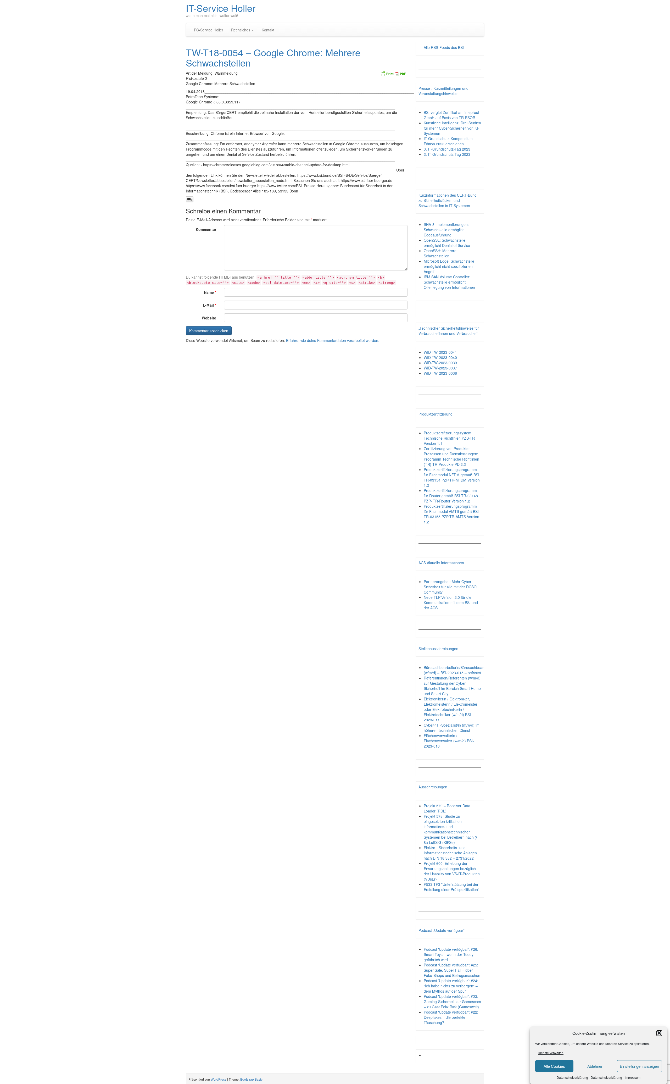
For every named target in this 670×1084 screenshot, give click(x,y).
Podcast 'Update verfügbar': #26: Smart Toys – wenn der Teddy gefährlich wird (451, 954)
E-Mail (209, 305)
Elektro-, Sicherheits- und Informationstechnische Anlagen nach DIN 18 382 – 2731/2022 (450, 853)
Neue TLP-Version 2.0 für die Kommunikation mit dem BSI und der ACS (451, 602)
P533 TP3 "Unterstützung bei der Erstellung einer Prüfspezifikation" (451, 887)
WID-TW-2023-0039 (440, 362)
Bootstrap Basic (251, 1079)
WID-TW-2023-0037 (440, 367)
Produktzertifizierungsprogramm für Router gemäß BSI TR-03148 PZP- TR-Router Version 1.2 (451, 496)
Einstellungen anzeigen (639, 1066)
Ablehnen (595, 1066)
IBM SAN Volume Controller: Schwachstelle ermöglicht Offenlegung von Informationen (449, 282)
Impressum (632, 1077)
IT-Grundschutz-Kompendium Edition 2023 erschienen (448, 141)
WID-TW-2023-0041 (440, 352)
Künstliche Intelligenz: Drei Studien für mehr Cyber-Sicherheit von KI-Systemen (452, 128)
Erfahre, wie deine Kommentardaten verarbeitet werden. (332, 340)
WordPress (218, 1079)
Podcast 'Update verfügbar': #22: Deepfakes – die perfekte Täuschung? (451, 1017)
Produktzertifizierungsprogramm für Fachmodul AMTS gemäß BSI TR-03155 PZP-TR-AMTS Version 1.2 (451, 514)
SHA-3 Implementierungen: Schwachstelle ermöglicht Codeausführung (446, 229)
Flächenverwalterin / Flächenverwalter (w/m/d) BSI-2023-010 (449, 741)
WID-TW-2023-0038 (440, 373)
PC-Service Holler (208, 29)
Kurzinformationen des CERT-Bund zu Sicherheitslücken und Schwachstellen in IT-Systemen (447, 200)
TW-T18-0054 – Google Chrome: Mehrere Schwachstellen (273, 57)
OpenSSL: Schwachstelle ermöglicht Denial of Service (447, 242)
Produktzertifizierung (435, 414)
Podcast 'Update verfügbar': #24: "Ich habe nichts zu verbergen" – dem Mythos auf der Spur (451, 986)
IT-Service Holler (220, 7)
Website (209, 317)
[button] (659, 1033)
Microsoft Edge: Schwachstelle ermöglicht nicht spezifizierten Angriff (449, 266)
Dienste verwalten (550, 1052)
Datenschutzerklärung (572, 1077)
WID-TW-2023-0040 (440, 357)
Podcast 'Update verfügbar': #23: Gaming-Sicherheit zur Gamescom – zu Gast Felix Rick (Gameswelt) (452, 1001)
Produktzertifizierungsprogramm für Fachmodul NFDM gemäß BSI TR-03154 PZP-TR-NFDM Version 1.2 (452, 477)
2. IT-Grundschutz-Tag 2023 (447, 154)
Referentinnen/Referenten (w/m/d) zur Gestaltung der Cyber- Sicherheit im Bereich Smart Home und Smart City (452, 685)
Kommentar (206, 229)
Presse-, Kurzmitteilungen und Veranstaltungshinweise (443, 91)
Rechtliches (241, 29)
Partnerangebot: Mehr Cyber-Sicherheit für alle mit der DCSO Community (450, 587)
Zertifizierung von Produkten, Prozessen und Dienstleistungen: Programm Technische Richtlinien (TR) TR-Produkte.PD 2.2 (451, 456)
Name (210, 292)
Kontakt (268, 29)
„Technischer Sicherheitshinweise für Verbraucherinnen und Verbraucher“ (448, 330)
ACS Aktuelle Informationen (441, 562)
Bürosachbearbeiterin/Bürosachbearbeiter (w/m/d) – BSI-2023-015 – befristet (458, 670)
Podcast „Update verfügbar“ (441, 930)
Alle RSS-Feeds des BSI (444, 47)
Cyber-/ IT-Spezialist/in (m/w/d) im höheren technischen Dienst (451, 727)
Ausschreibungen (432, 786)
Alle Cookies (554, 1066)
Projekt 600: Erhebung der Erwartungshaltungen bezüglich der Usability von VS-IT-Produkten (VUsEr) (452, 871)
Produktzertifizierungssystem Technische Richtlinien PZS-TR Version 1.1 (449, 438)
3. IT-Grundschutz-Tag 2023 (447, 149)
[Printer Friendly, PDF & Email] (393, 73)
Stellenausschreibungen (438, 648)
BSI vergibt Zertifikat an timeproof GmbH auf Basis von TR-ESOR (451, 115)
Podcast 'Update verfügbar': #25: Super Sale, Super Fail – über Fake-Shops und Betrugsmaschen (452, 970)
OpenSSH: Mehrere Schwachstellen (440, 253)
